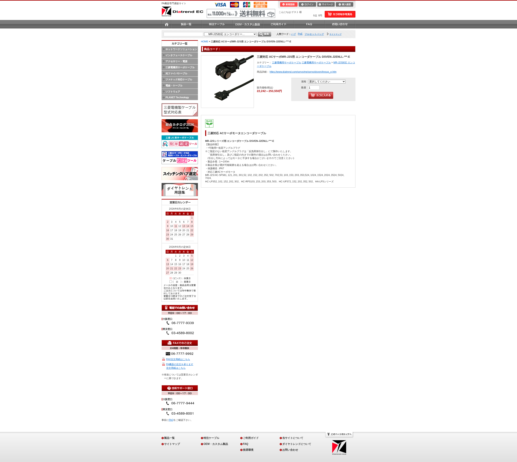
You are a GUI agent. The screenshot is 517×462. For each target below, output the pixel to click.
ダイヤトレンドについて (296, 443)
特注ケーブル (217, 24)
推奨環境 (248, 449)
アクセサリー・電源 (176, 61)
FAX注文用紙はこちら (178, 359)
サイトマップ (172, 443)
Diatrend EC (182, 11)
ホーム (166, 24)
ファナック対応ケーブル (179, 79)
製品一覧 (186, 24)
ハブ (293, 34)
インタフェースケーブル (179, 55)
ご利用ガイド (278, 24)
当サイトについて (292, 437)
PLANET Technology (177, 97)
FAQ (309, 24)
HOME (204, 41)
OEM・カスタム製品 (248, 24)
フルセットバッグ (314, 34)
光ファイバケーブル (176, 73)
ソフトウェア (173, 91)
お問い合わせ (340, 24)
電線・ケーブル (174, 85)
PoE (300, 33)
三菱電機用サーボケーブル (180, 67)
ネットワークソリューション (181, 49)
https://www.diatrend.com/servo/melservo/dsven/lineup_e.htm (303, 71)
